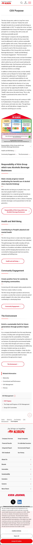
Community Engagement (8, 154)
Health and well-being (12, 261)
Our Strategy (17, 419)
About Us (9, 419)
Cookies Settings (16, 530)
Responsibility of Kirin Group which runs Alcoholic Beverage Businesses (12, 146)
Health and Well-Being (7, 150)
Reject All (16, 536)
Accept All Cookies (16, 541)
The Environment (23, 154)
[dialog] (16, 526)
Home (2, 419)
